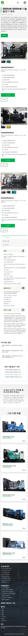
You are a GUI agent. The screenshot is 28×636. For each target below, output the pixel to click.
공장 (3, 610)
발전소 (3, 618)
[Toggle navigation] (25, 2)
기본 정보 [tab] (7, 237)
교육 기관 (4, 616)
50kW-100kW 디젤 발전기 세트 (13, 369)
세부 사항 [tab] (7, 241)
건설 (3, 608)
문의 (2, 624)
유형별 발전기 (5, 586)
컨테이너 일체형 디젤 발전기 (8, 589)
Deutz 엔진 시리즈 (6, 574)
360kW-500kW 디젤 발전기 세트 (13, 374)
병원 (3, 614)
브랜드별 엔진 (5, 566)
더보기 (23, 441)
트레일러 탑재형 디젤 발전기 (8, 591)
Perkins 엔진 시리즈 (9, 495)
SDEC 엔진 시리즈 (6, 576)
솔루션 (3, 607)
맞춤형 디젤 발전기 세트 (8, 603)
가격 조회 (4, 35)
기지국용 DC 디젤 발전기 (7, 597)
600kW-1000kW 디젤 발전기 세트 (14, 377)
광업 (3, 612)
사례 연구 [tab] (6, 245)
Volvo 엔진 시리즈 (6, 572)
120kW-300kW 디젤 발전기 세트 (13, 372)
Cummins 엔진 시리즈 (9, 466)
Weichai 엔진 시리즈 (9, 553)
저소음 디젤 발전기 (6, 587)
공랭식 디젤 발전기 (6, 599)
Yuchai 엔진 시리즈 (8, 437)
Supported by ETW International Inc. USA (14, 634)
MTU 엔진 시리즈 (8, 524)
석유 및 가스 (4, 620)
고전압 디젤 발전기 (6, 595)
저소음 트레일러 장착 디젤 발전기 (9, 593)
